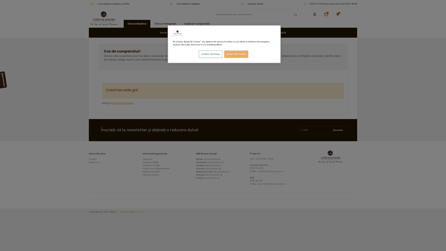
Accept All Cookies (236, 54)
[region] (224, 44)
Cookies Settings (210, 54)
